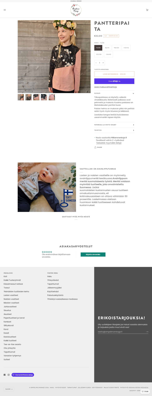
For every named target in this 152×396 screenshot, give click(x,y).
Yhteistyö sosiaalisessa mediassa (62, 299)
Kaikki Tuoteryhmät (12, 280)
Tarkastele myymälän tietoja (108, 143)
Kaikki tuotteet (10, 340)
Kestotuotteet (10, 337)
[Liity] (145, 331)
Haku (49, 276)
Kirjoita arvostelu (93, 254)
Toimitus (98, 130)
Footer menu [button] (52, 273)
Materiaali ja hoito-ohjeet (105, 125)
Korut (6, 329)
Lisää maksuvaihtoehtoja (105, 87)
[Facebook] (5, 375)
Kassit (6, 333)
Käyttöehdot (53, 291)
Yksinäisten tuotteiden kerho (16, 291)
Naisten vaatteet (11, 299)
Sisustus (7, 310)
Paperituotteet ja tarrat (14, 318)
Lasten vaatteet (11, 295)
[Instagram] (9, 375)
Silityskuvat (9, 325)
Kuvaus (97, 93)
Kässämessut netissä (13, 284)
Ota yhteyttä (9, 348)
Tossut (7, 287)
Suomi (8, 389)
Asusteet (8, 314)
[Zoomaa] (54, 56)
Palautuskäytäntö (55, 295)
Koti (5, 276)
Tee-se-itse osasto (12, 344)
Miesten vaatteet (11, 303)
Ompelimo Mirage (38, 387)
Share (99, 147)
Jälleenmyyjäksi (54, 287)
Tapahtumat (9, 352)
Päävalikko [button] (8, 273)
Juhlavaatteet (10, 306)
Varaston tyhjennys (12, 355)
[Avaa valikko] (7, 10)
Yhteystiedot (53, 280)
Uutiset (7, 359)
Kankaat (7, 322)
